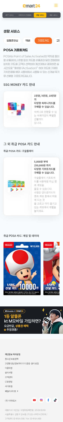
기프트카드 (43, 40)
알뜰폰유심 (12, 40)
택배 (28, 40)
